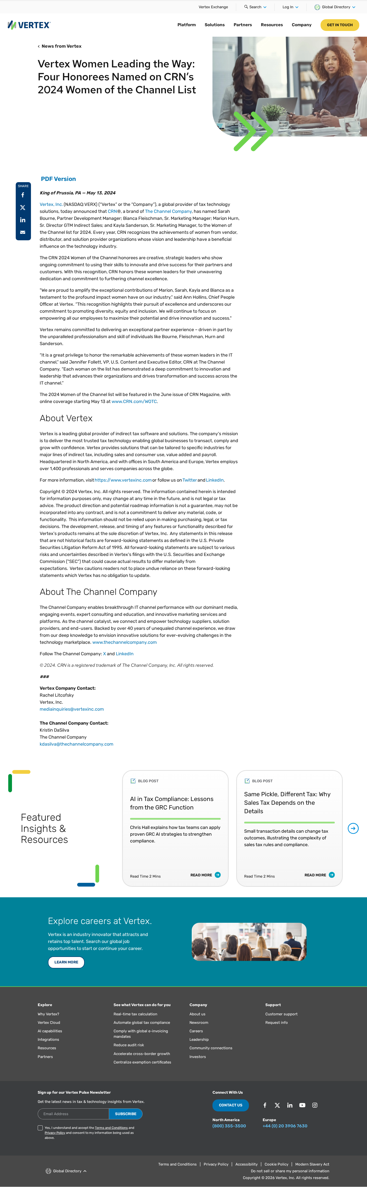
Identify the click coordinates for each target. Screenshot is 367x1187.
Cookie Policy (276, 1164)
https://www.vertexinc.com (123, 480)
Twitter (190, 480)
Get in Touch (340, 25)
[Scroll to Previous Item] (111, 828)
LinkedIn (215, 480)
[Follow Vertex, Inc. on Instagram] (315, 1105)
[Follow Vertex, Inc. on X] (277, 1105)
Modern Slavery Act (312, 1164)
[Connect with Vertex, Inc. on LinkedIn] (290, 1105)
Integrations (48, 1039)
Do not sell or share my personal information (290, 1171)
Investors (197, 1057)
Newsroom (198, 1022)
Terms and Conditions (111, 1128)
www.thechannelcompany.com (124, 642)
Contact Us (230, 1105)
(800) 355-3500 (229, 1125)
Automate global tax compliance (142, 1022)
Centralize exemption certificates (142, 1062)
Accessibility (246, 1164)
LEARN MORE (66, 962)
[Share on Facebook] (22, 195)
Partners (243, 24)
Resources (272, 24)
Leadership (199, 1039)
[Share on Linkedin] (22, 220)
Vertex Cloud (49, 1022)
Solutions (215, 24)
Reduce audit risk (129, 1045)
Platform (187, 24)
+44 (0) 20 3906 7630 (285, 1125)
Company (302, 24)
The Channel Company (168, 211)
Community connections (210, 1048)
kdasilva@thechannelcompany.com (76, 744)
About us (197, 1014)
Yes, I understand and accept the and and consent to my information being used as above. (89, 1133)
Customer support (281, 1014)
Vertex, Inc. (51, 204)
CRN (112, 211)
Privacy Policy (55, 1133)
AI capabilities (50, 1031)
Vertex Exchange (213, 7)
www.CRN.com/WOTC (134, 401)
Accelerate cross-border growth (142, 1054)
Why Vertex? (48, 1014)
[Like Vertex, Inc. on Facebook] (265, 1105)
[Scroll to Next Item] (353, 828)
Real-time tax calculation (135, 1014)
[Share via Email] (22, 232)
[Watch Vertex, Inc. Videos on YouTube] (302, 1105)
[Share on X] (22, 207)
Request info (276, 1022)
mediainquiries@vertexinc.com (72, 709)
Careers (196, 1031)
